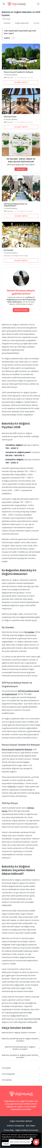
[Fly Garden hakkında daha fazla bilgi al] (21, 235)
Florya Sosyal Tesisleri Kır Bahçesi (18, 72)
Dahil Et (7, 38)
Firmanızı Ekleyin (21, 310)
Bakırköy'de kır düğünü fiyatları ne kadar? (19, 1032)
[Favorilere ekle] (37, 47)
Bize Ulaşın (30, 1125)
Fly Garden (8, 250)
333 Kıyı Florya (10, 117)
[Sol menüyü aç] (4, 4)
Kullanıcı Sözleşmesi (15, 1125)
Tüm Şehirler (7, 1080)
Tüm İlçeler (6, 1068)
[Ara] (38, 4)
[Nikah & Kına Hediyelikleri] (21, 153)
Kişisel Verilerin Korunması (26, 1130)
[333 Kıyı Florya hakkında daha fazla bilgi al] (21, 101)
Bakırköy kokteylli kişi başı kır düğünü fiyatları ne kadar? (20, 1048)
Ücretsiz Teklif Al (21, 82)
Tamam (6, 1144)
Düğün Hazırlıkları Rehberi (21, 1121)
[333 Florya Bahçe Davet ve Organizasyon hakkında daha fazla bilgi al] (21, 188)
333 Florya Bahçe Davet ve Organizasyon (15, 205)
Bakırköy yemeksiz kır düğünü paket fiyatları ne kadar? (20, 1056)
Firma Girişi (9, 1130)
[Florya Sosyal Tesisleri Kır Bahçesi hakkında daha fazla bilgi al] (21, 56)
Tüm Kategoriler (8, 1074)
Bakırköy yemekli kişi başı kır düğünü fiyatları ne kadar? (20, 1039)
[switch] (13, 38)
